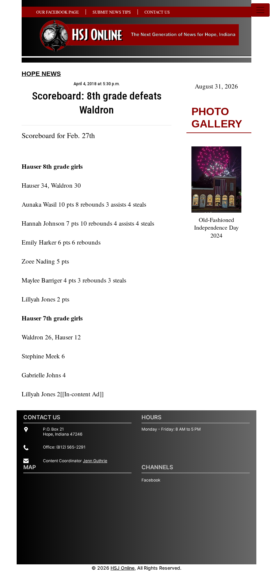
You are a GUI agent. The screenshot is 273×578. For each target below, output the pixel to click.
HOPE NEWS (41, 73)
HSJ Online (123, 568)
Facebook (150, 480)
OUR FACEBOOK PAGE (57, 12)
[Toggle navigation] (260, 10)
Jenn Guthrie (95, 460)
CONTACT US (157, 12)
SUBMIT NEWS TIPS (112, 12)
